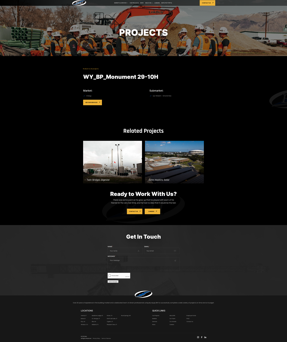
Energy (88, 96)
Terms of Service (106, 338)
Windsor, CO (84, 324)
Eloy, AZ (83, 321)
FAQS (187, 318)
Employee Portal (166, 3)
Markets (154, 318)
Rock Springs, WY (126, 315)
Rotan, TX (109, 315)
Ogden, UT (110, 321)
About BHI (148, 3)
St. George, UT (96, 318)
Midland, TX (95, 324)
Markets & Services (120, 3)
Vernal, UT (84, 315)
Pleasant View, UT (112, 324)
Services (154, 321)
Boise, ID (83, 318)
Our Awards (173, 321)
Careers (157, 3)
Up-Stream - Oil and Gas (162, 96)
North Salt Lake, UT (112, 318)
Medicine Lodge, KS (97, 315)
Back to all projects (91, 69)
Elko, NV (94, 321)
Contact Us (206, 3)
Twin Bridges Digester (98, 180)
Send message (113, 281)
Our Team (172, 318)
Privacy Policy (96, 338)
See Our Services (91, 102)
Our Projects (134, 3)
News (142, 3)
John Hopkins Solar (159, 180)
